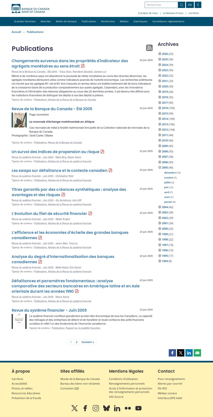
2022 (165, 75)
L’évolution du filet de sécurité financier (49, 213)
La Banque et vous (173, 13)
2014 (165, 119)
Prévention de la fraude (26, 398)
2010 (165, 140)
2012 (165, 129)
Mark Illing (61, 157)
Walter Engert (63, 219)
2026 (165, 54)
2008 (165, 151)
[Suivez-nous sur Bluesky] (107, 410)
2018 (165, 97)
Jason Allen (62, 243)
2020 (165, 86)
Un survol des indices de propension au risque (55, 151)
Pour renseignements (171, 379)
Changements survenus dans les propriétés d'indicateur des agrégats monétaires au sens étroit (70, 63)
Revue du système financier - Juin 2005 (32, 157)
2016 (165, 108)
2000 (165, 229)
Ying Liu (73, 243)
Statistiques (140, 21)
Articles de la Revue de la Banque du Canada (72, 99)
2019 (165, 92)
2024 (165, 65)
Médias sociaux (167, 393)
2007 (165, 157)
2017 (165, 103)
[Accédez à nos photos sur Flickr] (128, 410)
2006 (165, 162)
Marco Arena (62, 296)
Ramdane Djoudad (83, 71)
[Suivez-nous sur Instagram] (96, 410)
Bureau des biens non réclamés (80, 383)
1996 (165, 250)
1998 (165, 239)
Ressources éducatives (26, 393)
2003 (165, 212)
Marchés (46, 21)
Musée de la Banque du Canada (80, 379)
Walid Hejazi (62, 267)
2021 (165, 81)
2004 (165, 207)
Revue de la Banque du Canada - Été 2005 (34, 71)
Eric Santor (75, 267)
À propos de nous (148, 13)
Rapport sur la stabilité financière (83, 328)
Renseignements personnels (127, 383)
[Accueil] (30, 8)
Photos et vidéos (22, 388)
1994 (165, 261)
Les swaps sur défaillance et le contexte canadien (59, 170)
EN (190, 5)
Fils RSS (162, 388)
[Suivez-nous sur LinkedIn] (117, 410)
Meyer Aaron (74, 157)
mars (167, 197)
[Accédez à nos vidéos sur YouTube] (138, 410)
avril (166, 192)
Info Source (116, 397)
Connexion (69, 388)
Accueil (16, 32)
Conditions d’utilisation (123, 379)
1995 (165, 256)
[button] (172, 353)
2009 (165, 146)
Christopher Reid (64, 176)
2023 (165, 70)
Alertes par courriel (170, 383)
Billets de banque (66, 21)
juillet (167, 182)
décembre (170, 172)
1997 (165, 245)
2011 (165, 135)
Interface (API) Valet (170, 398)
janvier (168, 201)
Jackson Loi (100, 71)
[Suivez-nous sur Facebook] (85, 410)
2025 (165, 59)
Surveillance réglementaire (168, 21)
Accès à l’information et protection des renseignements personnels (130, 390)
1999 (165, 234)
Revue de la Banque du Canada (65, 142)
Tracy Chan (65, 71)
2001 (165, 223)
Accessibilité (19, 383)
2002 (165, 218)
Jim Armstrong (63, 200)
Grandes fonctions (25, 21)
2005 (165, 167)
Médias (124, 21)
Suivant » (88, 342)
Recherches (108, 21)
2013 (165, 124)
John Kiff (76, 200)
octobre (168, 177)
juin (166, 187)
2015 (165, 113)
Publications (89, 21)
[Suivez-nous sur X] (75, 410)
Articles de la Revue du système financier (70, 161)
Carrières (194, 13)
